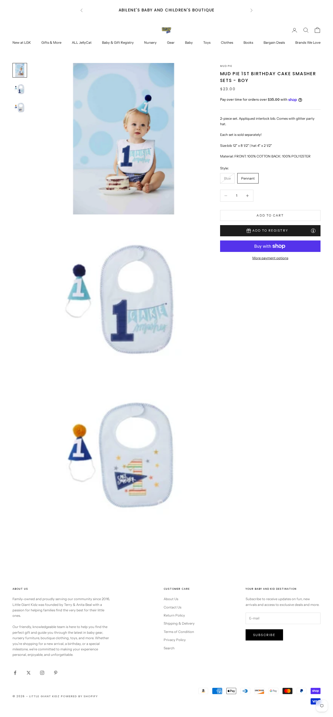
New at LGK (21, 42)
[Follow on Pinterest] (55, 672)
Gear (171, 42)
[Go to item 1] (19, 70)
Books (248, 42)
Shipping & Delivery (179, 623)
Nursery (150, 42)
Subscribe (264, 635)
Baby (189, 42)
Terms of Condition (179, 632)
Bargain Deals (274, 42)
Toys (206, 42)
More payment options (270, 258)
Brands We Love (308, 42)
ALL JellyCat (82, 42)
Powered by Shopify (79, 696)
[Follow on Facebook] (15, 672)
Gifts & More (51, 42)
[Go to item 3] (19, 107)
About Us (171, 599)
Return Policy (174, 615)
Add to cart (270, 215)
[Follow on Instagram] (42, 672)
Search (169, 648)
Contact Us (172, 607)
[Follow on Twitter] (28, 672)
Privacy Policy (175, 640)
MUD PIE (226, 66)
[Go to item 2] (19, 89)
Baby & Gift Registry (118, 42)
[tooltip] (313, 230)
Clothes (227, 42)
